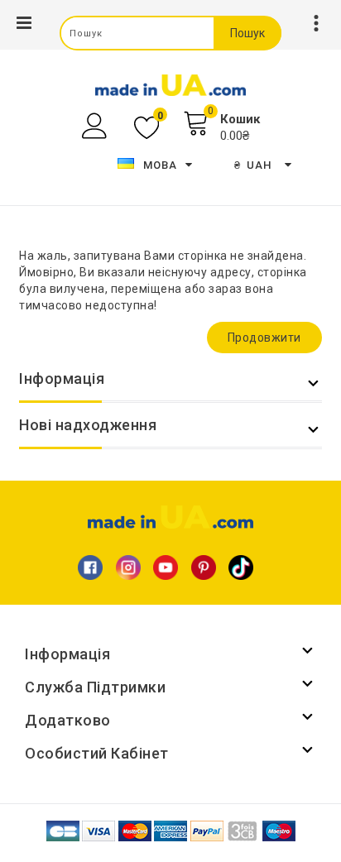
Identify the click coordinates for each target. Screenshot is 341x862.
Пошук (247, 33)
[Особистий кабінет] (96, 126)
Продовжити (264, 337)
